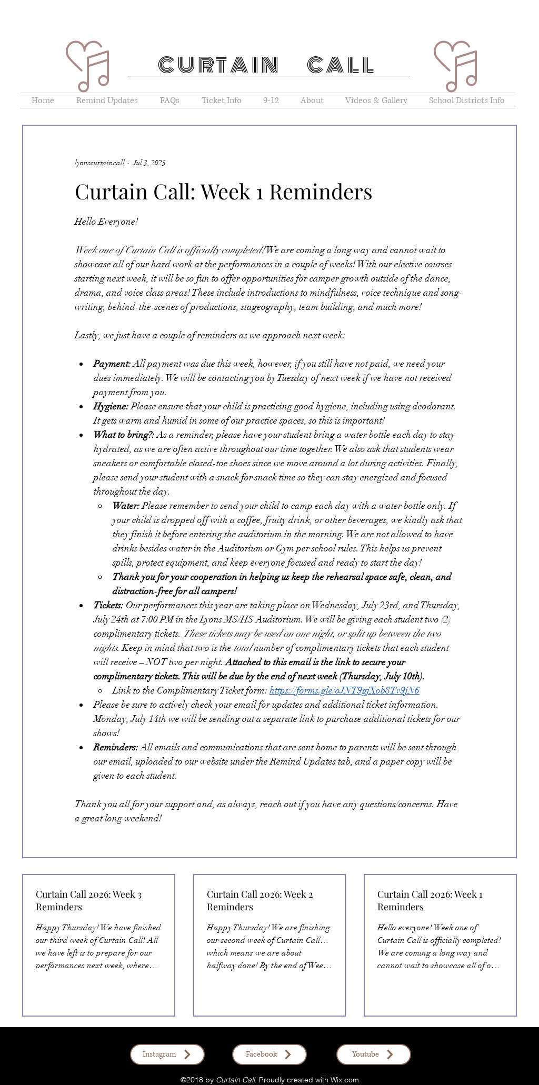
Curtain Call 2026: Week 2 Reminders (260, 900)
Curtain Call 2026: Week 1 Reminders (430, 900)
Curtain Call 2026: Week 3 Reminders (89, 900)
